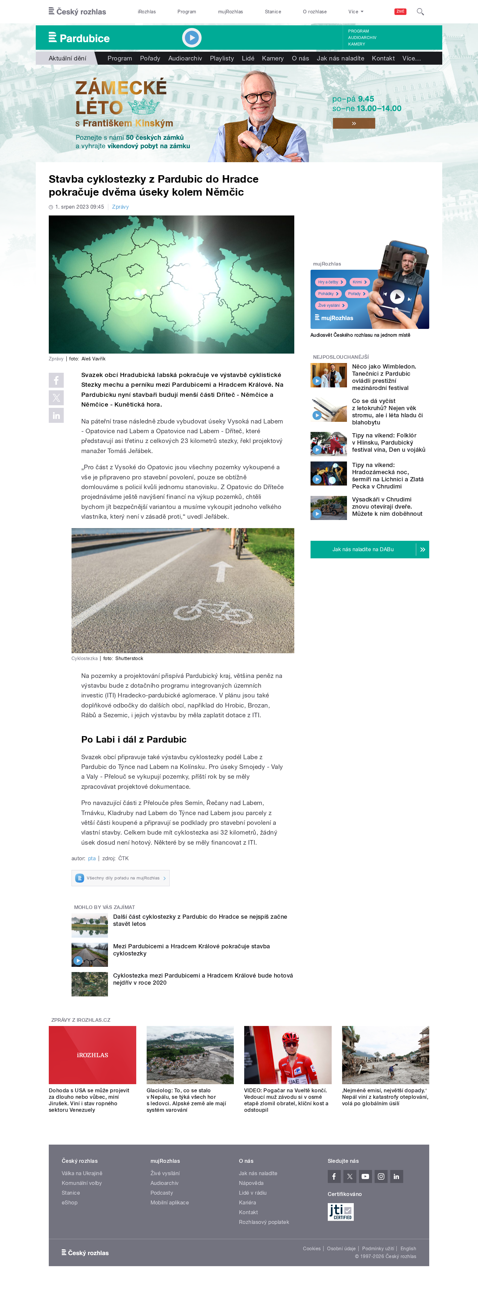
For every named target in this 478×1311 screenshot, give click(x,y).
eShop (69, 1203)
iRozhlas (147, 11)
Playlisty (222, 58)
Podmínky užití (378, 1248)
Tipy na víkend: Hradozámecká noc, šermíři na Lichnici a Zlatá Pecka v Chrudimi (388, 475)
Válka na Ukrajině (82, 1173)
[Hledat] (420, 11)
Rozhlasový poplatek (264, 1222)
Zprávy (120, 207)
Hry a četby (328, 282)
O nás (300, 58)
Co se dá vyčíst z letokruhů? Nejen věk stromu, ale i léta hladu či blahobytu (387, 411)
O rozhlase (315, 11)
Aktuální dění (67, 58)
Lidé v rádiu (253, 1193)
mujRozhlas (230, 11)
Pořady (150, 58)
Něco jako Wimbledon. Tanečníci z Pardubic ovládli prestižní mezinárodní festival (384, 377)
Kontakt (383, 58)
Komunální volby (82, 1183)
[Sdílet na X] (56, 397)
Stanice (273, 11)
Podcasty (162, 1193)
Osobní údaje (341, 1248)
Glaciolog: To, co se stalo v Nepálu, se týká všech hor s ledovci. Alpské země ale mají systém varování (186, 1100)
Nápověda (251, 1183)
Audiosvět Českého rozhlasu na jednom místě (360, 335)
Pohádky (326, 294)
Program (187, 11)
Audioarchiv (362, 37)
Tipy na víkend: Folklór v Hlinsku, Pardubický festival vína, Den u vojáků (389, 442)
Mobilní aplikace (170, 1203)
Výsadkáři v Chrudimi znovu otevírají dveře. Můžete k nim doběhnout (387, 506)
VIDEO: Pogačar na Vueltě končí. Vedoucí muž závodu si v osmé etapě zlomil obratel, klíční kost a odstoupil (286, 1100)
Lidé (248, 58)
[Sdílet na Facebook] (56, 380)
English (408, 1248)
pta (92, 858)
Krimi (357, 282)
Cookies (312, 1248)
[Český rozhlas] (77, 11)
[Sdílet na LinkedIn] (56, 415)
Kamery (356, 44)
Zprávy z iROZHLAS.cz (81, 1020)
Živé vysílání (329, 305)
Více (412, 58)
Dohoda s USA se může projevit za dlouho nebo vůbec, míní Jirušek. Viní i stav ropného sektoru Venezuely (89, 1100)
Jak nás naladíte (340, 58)
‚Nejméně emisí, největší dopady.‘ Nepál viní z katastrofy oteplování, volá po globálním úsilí (385, 1097)
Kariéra (247, 1203)
